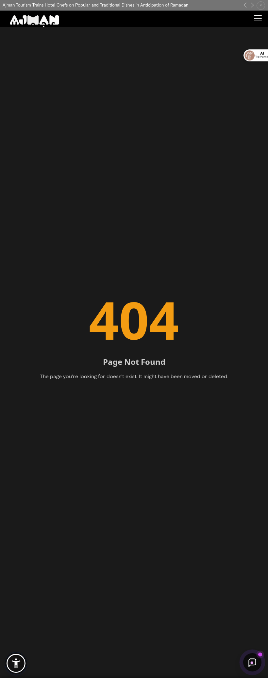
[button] (16, 663)
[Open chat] (252, 662)
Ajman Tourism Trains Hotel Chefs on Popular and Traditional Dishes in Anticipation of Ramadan (95, 5)
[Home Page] (34, 21)
